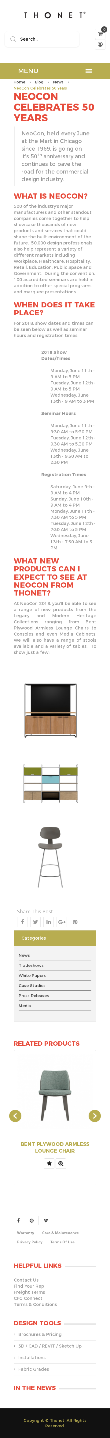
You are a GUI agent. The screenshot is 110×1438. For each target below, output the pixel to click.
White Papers (32, 975)
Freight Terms (29, 1292)
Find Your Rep (29, 1286)
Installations (32, 1357)
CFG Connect (28, 1298)
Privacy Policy (29, 1242)
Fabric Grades (33, 1369)
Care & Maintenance (60, 1232)
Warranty (25, 1232)
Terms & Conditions (35, 1304)
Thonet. (57, 1420)
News (58, 82)
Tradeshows (31, 965)
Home (19, 82)
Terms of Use (62, 1242)
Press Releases (34, 995)
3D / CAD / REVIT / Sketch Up (50, 1346)
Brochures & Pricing (40, 1334)
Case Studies (32, 985)
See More (55, 1143)
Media (25, 1005)
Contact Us (26, 1280)
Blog (39, 82)
